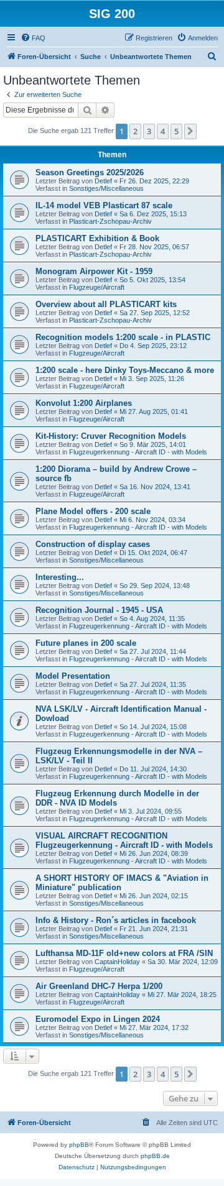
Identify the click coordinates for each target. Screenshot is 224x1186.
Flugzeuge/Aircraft (96, 287)
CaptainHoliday (117, 961)
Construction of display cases (92, 544)
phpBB (79, 1144)
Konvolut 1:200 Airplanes (83, 403)
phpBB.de (155, 1155)
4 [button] (163, 131)
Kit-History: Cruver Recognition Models (110, 436)
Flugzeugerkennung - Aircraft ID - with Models (138, 452)
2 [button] (135, 131)
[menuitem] (33, 37)
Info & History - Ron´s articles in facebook (115, 920)
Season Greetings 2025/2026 (89, 172)
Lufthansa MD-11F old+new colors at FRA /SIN (124, 953)
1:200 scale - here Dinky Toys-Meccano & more (124, 370)
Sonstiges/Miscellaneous (106, 188)
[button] (190, 131)
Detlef (103, 181)
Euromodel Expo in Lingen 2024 (97, 1019)
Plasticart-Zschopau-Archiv (110, 221)
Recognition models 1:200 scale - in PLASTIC (122, 337)
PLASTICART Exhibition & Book (97, 238)
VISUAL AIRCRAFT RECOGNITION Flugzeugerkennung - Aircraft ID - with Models (124, 840)
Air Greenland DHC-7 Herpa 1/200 (98, 986)
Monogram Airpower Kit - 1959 (93, 271)
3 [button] (149, 131)
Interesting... (59, 577)
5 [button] (176, 131)
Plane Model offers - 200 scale (93, 511)
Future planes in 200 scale (85, 643)
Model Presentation (72, 676)
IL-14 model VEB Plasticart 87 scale (103, 205)
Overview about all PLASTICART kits (106, 304)
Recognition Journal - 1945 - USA (99, 610)
